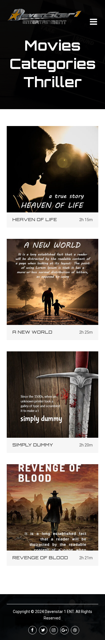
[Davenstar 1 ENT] (44, 16)
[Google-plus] (64, 630)
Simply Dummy (32, 445)
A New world (32, 332)
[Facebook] (32, 630)
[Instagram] (54, 630)
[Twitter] (43, 630)
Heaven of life (34, 219)
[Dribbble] (75, 630)
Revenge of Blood (40, 557)
